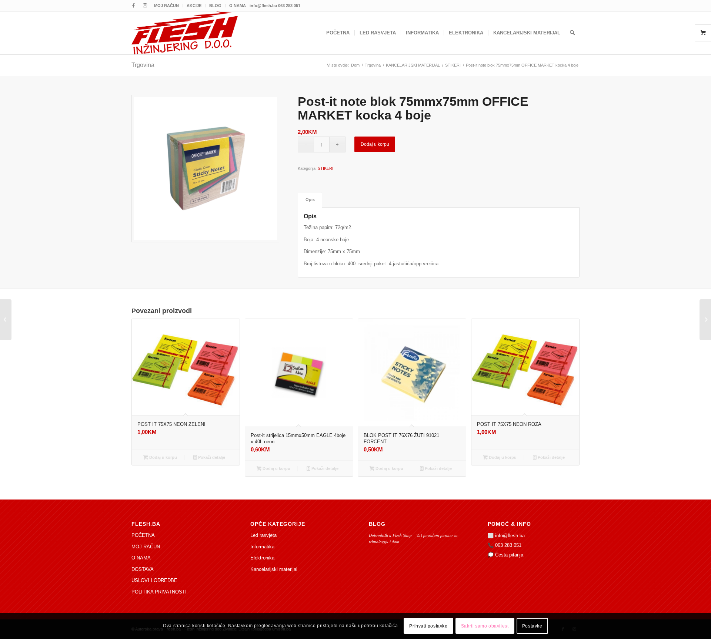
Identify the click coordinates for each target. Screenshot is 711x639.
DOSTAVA (142, 569)
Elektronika (262, 558)
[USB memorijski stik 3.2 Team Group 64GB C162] (5, 319)
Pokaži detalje (211, 457)
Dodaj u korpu (375, 144)
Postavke (532, 626)
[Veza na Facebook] (133, 5)
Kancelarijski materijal (273, 569)
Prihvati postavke (428, 626)
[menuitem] (166, 5)
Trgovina (142, 65)
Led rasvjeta (263, 535)
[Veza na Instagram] (144, 5)
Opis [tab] (310, 199)
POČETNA (143, 535)
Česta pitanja (509, 555)
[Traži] (572, 32)
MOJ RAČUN (166, 5)
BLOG (215, 5)
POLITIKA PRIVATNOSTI (159, 592)
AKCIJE (194, 5)
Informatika (262, 546)
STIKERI (325, 168)
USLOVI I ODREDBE (154, 580)
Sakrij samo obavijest (485, 626)
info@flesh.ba (510, 535)
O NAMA (237, 5)
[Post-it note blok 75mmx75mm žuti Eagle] (705, 319)
